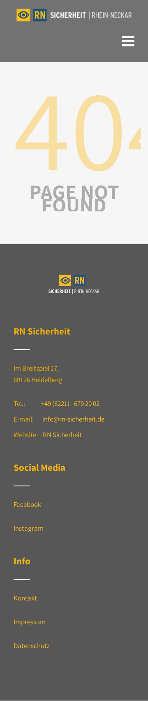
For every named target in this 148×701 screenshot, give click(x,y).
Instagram (29, 528)
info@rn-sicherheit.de (73, 419)
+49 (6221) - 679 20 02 (70, 403)
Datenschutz (32, 645)
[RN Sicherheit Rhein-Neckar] (74, 21)
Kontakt (25, 597)
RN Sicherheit (62, 434)
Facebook (27, 504)
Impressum (30, 621)
